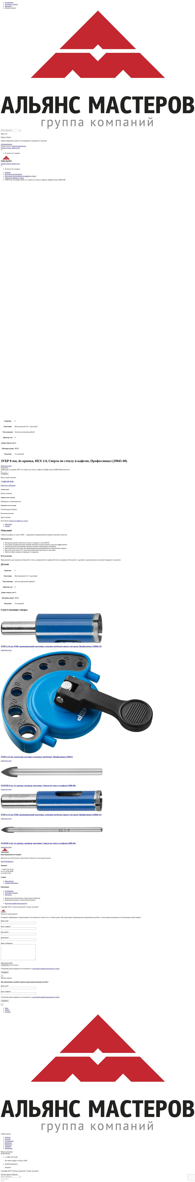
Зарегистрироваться (19, 146)
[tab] (99, 524)
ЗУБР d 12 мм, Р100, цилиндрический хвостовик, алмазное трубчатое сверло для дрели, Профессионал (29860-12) (51, 815)
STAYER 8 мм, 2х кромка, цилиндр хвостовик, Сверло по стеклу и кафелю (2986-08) (38, 785)
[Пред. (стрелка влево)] (1, 1180)
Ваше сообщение (7, 943)
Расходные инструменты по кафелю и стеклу (20, 176)
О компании (9, 2)
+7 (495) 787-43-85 (7, 481)
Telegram (8, 1146)
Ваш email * (5, 932)
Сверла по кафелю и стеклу (14, 178)
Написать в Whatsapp (8, 485)
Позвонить (8, 1148)
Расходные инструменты (13, 174)
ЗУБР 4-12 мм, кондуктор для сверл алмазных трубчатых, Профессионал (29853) (37, 757)
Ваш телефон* (6, 926)
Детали (7, 526)
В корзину (5, 474)
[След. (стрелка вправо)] (3, 1180)
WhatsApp (8, 1145)
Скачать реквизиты (11, 883)
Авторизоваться (6, 144)
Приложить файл (7, 963)
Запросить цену (6, 466)
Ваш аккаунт (9, 881)
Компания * (5, 938)
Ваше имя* (4, 921)
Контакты (8, 6)
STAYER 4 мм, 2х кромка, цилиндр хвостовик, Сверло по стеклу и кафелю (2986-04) (38, 843)
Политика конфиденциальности (16, 903)
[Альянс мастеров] (97, 128)
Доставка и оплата (11, 4)
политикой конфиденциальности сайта (45, 968)
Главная (7, 172)
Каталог (7, 1139)
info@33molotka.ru (7, 861)
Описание (8, 524)
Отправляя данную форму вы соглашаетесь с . (30, 968)
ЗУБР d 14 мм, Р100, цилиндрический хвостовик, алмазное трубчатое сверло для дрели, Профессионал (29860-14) (51, 646)
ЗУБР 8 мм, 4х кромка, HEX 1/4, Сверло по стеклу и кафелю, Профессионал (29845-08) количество (35, 469)
